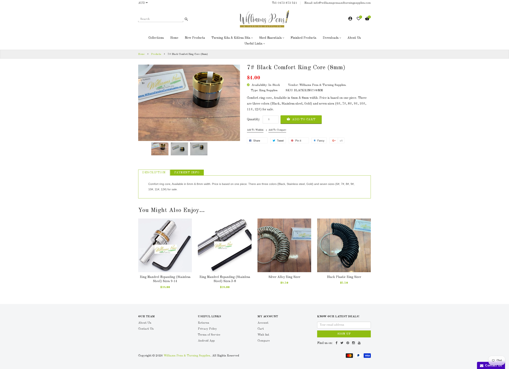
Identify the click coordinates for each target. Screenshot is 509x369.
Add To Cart (303, 119)
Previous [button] (142, 251)
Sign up (344, 333)
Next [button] (367, 251)
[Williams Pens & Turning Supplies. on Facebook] (337, 343)
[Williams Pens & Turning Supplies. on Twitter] (342, 343)
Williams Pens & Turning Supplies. (187, 355)
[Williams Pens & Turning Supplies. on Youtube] (360, 343)
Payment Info (187, 172)
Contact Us (492, 365)
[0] (358, 19)
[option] (160, 149)
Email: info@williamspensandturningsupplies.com (337, 3)
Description (154, 172)
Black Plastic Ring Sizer (344, 277)
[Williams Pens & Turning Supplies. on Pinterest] (348, 343)
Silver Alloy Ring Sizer (284, 277)
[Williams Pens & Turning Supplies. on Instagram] (354, 343)
